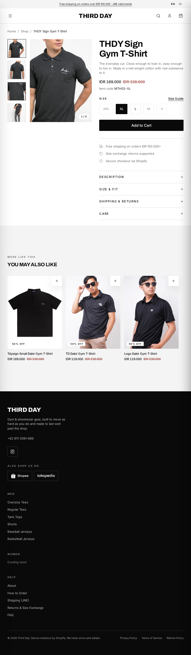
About (11, 585)
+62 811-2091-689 (20, 438)
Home (11, 31)
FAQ (10, 615)
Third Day (95, 16)
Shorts (12, 524)
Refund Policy (175, 638)
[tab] (16, 48)
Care (104, 213)
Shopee (23, 476)
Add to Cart (141, 125)
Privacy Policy (128, 638)
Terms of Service (152, 638)
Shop (24, 31)
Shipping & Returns (119, 201)
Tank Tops (14, 517)
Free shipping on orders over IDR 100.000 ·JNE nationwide (95, 4)
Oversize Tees (17, 502)
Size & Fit (108, 189)
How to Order (17, 593)
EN (173, 4)
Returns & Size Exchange (25, 608)
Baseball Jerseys (19, 531)
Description (111, 177)
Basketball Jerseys (20, 539)
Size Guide (176, 98)
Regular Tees (16, 509)
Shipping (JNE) (18, 600)
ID (180, 4)
